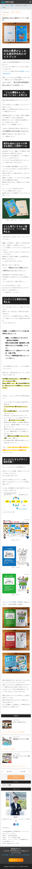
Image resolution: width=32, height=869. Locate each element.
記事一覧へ (16, 777)
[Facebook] (14, 824)
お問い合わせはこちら (16, 860)
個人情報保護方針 (25, 854)
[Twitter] (17, 824)
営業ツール (18, 12)
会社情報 (11, 854)
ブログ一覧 (17, 854)
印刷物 (12, 12)
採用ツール (5, 14)
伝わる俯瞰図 (5, 854)
